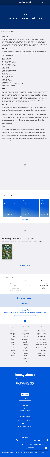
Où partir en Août (41, 341)
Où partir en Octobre (41, 344)
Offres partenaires (25, 416)
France (12, 339)
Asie (6, 31)
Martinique (25, 342)
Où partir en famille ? (41, 353)
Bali (25, 331)
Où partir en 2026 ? (41, 355)
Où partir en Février (41, 331)
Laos (25, 14)
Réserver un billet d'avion (25, 426)
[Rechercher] (42, 2)
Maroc (12, 349)
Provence (25, 350)
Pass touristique (44, 285)
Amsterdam (25, 330)
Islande (12, 344)
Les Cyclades (25, 333)
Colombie (12, 336)
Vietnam (25, 363)
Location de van (15, 287)
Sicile (25, 355)
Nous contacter (25, 431)
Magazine (25, 408)
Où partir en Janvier (41, 330)
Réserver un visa (44, 283)
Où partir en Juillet (41, 339)
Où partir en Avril (41, 334)
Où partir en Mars (41, 333)
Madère (25, 361)
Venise (25, 359)
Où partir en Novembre (41, 345)
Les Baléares (25, 358)
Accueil (2, 31)
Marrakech (25, 344)
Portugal (12, 352)
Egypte (12, 338)
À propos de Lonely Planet (25, 420)
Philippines (12, 350)
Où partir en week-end (41, 349)
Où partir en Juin (42, 338)
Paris (25, 347)
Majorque (25, 341)
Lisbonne (25, 336)
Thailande (12, 355)
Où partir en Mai (42, 336)
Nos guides (25, 394)
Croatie (12, 331)
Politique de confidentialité (15, 452)
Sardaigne (25, 353)
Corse (25, 334)
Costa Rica (12, 334)
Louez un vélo (15, 288)
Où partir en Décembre (41, 347)
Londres (25, 338)
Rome (25, 352)
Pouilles (25, 349)
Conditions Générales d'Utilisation (27, 452)
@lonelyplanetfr (26, 303)
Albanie (12, 330)
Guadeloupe (25, 339)
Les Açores (25, 356)
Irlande (12, 342)
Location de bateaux (15, 290)
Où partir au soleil (41, 352)
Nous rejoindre (25, 429)
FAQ (25, 413)
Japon (12, 347)
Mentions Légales (5, 452)
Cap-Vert (12, 333)
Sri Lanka (12, 353)
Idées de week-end (25, 410)
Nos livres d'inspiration (25, 398)
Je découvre (25, 265)
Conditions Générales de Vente (40, 452)
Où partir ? (25, 405)
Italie (12, 345)
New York (25, 345)
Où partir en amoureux (41, 350)
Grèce (12, 341)
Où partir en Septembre (41, 342)
